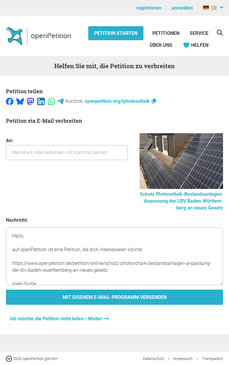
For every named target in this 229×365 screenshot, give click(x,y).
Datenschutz (154, 358)
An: (9, 140)
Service (199, 33)
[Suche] (219, 32)
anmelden (182, 8)
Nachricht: (17, 220)
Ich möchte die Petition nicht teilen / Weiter (56, 318)
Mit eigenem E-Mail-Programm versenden (115, 297)
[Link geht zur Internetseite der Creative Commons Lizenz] (9, 358)
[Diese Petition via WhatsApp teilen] (51, 101)
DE (213, 8)
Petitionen (166, 33)
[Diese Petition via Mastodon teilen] (30, 101)
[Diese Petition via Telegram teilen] (60, 101)
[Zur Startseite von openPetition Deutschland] (39, 36)
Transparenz (212, 358)
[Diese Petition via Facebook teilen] (9, 101)
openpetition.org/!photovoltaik (118, 101)
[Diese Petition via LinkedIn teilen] (41, 101)
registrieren (148, 8)
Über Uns (161, 45)
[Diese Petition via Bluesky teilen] (20, 101)
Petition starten (115, 33)
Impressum (183, 358)
